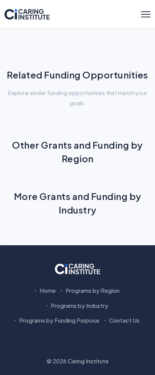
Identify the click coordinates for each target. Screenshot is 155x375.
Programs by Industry (79, 305)
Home (47, 290)
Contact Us (124, 320)
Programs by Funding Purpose (58, 320)
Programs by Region (92, 290)
